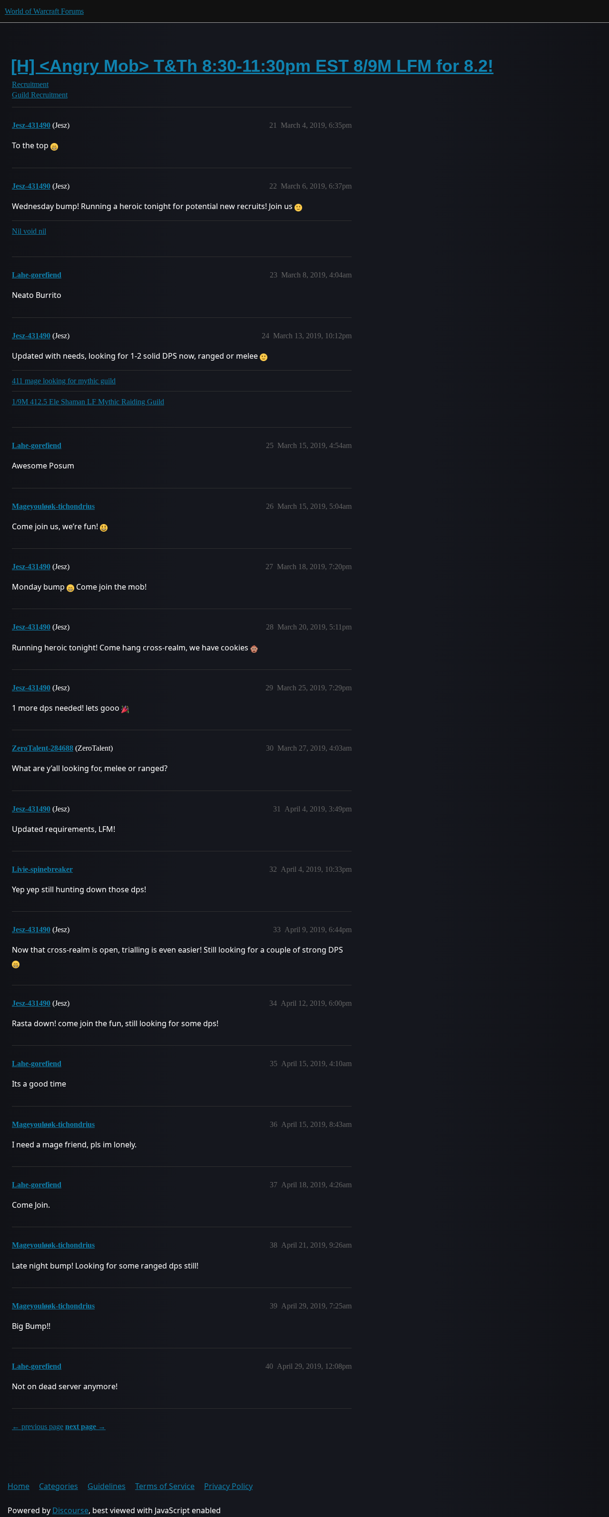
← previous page (37, 1426)
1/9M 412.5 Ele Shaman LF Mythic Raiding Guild (88, 402)
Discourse (70, 1510)
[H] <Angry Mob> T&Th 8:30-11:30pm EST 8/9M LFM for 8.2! (252, 66)
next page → (85, 1426)
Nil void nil (29, 231)
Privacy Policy (228, 1486)
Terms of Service (165, 1486)
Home (18, 1486)
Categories (58, 1486)
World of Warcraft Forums (44, 11)
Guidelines (107, 1486)
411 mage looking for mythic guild (64, 381)
